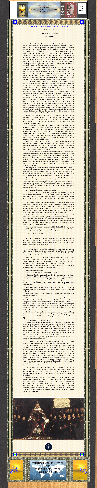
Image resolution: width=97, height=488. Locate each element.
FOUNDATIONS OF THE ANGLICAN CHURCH (50, 27)
